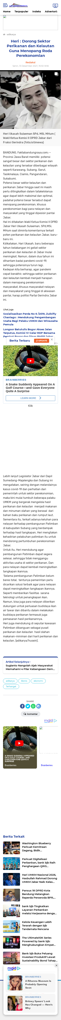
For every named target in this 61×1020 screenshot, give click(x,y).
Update (42, 340)
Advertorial (52, 11)
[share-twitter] (27, 706)
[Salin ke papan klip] (38, 706)
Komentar (32, 714)
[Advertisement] (30, 438)
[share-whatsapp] (33, 706)
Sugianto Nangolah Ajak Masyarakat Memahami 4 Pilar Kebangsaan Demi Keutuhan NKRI (30, 667)
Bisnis (24, 681)
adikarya (10, 681)
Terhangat (11, 686)
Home (7, 11)
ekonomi (38, 681)
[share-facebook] (22, 706)
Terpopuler (21, 11)
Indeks (36, 11)
